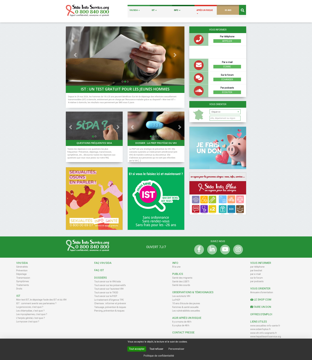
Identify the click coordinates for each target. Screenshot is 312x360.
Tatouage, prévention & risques (110, 307)
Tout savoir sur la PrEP (105, 296)
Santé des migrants (182, 277)
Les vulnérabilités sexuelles (186, 310)
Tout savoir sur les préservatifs (110, 285)
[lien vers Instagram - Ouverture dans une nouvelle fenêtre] (237, 249)
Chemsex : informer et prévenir (110, 303)
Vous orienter (217, 104)
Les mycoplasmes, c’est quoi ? (31, 314)
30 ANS (228, 10)
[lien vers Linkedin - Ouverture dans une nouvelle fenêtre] (211, 249)
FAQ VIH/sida (102, 262)
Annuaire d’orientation (261, 292)
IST (153, 10)
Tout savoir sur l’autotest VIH (109, 289)
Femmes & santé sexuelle (185, 307)
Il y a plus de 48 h (180, 325)
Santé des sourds (181, 285)
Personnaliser (176, 348)
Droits (19, 288)
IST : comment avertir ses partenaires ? (36, 303)
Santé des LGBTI (180, 281)
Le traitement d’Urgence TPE (109, 300)
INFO (176, 10)
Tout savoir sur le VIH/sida (107, 281)
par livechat (256, 270)
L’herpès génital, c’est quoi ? (30, 318)
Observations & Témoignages (192, 292)
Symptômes (22, 281)
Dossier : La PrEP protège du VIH (156, 142)
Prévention (21, 270)
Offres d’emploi (261, 314)
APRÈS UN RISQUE (204, 10)
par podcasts (257, 281)
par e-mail (255, 274)
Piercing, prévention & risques (109, 310)
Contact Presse (183, 332)
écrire (227, 66)
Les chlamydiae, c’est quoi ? (30, 310)
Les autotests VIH (181, 296)
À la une (176, 266)
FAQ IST (99, 270)
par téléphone (257, 266)
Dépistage (21, 274)
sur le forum (256, 277)
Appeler (227, 41)
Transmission (23, 277)
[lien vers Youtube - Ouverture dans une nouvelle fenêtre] (224, 249)
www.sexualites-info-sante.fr (265, 325)
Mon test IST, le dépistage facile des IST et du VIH (41, 299)
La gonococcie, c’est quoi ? (29, 307)
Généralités (22, 266)
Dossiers (100, 277)
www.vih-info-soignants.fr (263, 333)
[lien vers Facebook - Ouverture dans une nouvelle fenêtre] (198, 249)
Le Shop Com (262, 299)
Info (175, 262)
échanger (227, 79)
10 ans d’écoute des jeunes (186, 303)
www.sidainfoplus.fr (260, 329)
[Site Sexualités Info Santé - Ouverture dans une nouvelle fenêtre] (94, 198)
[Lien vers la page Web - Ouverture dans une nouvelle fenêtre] (156, 198)
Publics (177, 274)
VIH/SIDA (134, 10)
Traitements (22, 285)
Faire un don (262, 306)
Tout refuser (156, 348)
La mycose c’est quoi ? (27, 321)
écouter (227, 92)
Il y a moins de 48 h (181, 321)
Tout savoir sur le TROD (106, 292)
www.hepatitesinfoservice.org (265, 336)
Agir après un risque (186, 317)
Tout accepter (136, 348)
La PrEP (176, 300)
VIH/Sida (22, 262)
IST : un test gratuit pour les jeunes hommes (125, 89)
